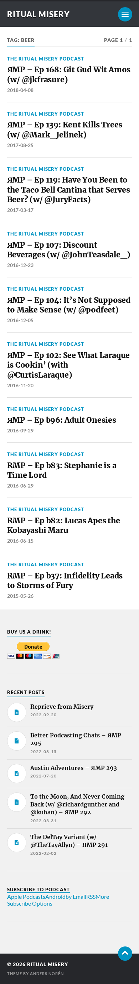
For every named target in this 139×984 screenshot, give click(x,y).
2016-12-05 (20, 320)
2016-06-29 (20, 486)
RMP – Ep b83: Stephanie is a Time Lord (62, 470)
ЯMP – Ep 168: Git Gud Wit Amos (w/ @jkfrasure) (69, 74)
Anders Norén (47, 973)
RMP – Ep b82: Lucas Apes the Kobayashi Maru (63, 525)
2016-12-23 (20, 265)
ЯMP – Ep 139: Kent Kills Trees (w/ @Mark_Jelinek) (65, 130)
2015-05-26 (20, 596)
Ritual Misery (38, 14)
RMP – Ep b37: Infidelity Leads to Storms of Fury (65, 581)
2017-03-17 (20, 210)
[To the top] (125, 953)
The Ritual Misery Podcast (45, 59)
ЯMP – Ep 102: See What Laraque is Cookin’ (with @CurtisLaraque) (68, 365)
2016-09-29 (20, 430)
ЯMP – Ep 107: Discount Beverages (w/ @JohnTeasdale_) (68, 250)
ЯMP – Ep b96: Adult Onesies (61, 420)
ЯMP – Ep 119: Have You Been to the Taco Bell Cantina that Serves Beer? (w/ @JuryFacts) (68, 189)
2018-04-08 (20, 90)
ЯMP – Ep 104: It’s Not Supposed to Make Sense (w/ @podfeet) (68, 305)
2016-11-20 (20, 385)
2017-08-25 (20, 145)
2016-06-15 (20, 541)
